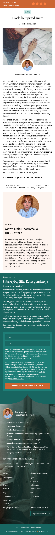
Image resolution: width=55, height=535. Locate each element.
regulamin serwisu (16, 378)
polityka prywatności (39, 376)
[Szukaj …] (28, 3)
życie (27, 12)
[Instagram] (37, 3)
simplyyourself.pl (44, 531)
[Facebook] (41, 3)
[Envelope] (33, 3)
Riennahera (9, 2)
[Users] (45, 3)
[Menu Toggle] (51, 4)
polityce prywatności (23, 358)
